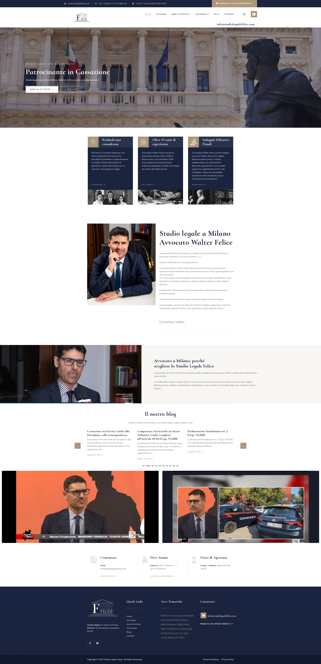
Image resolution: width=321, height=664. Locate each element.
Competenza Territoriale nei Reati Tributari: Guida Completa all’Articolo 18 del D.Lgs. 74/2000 (108, 435)
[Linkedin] (97, 643)
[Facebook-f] (90, 643)
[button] (78, 446)
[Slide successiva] (316, 78)
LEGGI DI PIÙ (93, 459)
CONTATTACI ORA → (41, 89)
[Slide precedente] (4, 78)
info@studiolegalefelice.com (113, 568)
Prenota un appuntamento (215, 624)
